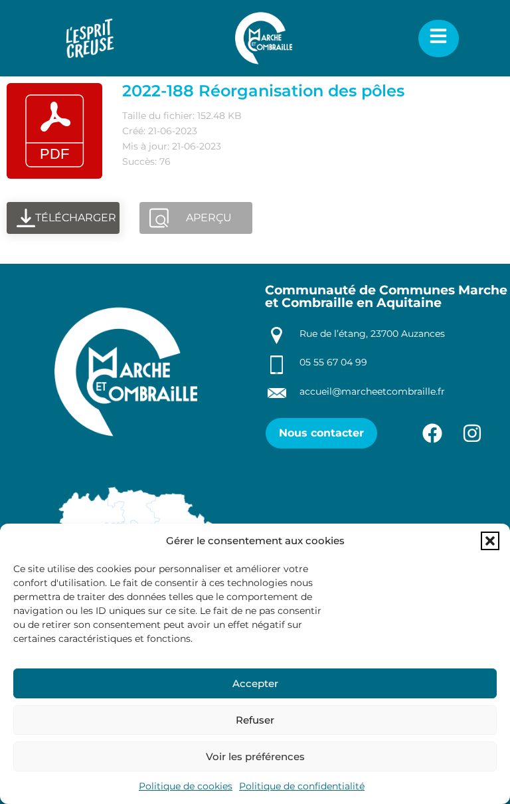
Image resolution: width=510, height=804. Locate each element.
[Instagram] (472, 433)
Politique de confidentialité (302, 786)
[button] (490, 541)
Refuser (255, 720)
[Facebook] (432, 433)
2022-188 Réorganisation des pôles (263, 90)
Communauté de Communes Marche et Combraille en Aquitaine (386, 296)
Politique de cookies (185, 786)
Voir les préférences (255, 756)
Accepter (255, 683)
